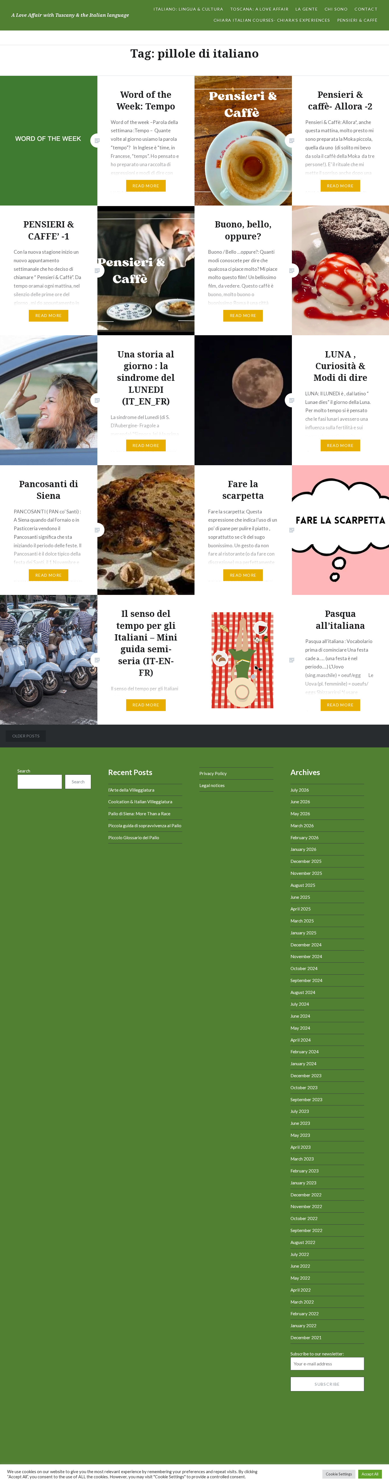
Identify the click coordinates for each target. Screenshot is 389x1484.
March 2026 (302, 825)
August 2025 (302, 885)
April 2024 (300, 1039)
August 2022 (302, 1242)
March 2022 (302, 1301)
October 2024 (304, 968)
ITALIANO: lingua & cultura (188, 9)
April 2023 (300, 1147)
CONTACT (366, 9)
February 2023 (304, 1170)
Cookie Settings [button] (339, 1474)
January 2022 (303, 1325)
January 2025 (303, 932)
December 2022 (306, 1194)
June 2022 (300, 1265)
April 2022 (300, 1289)
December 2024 (306, 944)
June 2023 (300, 1123)
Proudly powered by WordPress (163, 1459)
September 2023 (306, 1099)
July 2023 (299, 1111)
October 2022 (304, 1218)
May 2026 (300, 813)
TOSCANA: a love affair (259, 9)
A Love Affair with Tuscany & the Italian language (70, 15)
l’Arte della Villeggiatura (131, 789)
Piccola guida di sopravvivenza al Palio (144, 825)
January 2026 (303, 849)
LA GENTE (307, 9)
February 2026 (304, 837)
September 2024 (306, 980)
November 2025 (306, 873)
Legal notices (212, 785)
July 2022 (299, 1254)
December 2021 (306, 1337)
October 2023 (304, 1087)
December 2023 (306, 1075)
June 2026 (300, 801)
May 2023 (300, 1135)
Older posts (26, 735)
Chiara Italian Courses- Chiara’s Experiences (272, 20)
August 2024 (302, 992)
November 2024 (306, 956)
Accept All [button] (370, 1474)
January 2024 (303, 1063)
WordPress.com (239, 1459)
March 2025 (302, 920)
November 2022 (306, 1206)
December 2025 (306, 861)
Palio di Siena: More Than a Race (139, 813)
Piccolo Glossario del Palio (133, 837)
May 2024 (300, 1027)
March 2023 (302, 1158)
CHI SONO (336, 9)
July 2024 (299, 1004)
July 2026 (299, 789)
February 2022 (304, 1313)
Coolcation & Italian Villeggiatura (140, 801)
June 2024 (300, 1016)
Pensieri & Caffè (357, 20)
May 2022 (300, 1277)
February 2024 (304, 1051)
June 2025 (300, 897)
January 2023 (303, 1182)
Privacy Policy (213, 773)
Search (23, 770)
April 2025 (300, 908)
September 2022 (306, 1230)
